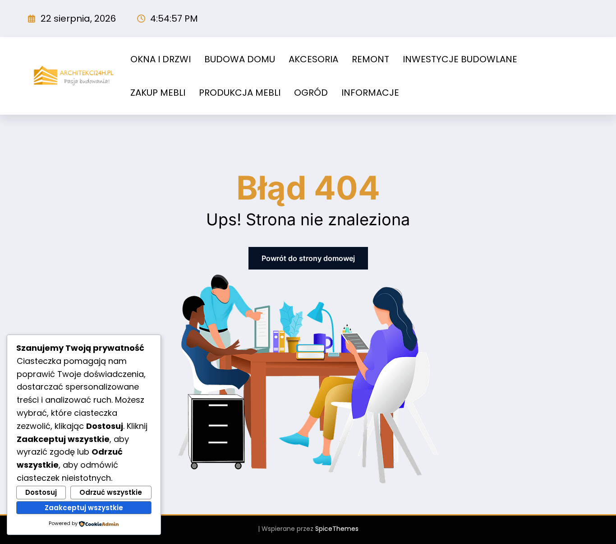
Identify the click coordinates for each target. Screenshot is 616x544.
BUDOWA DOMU (239, 59)
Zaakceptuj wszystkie (84, 507)
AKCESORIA (313, 59)
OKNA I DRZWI (160, 59)
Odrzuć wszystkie (110, 492)
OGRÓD (311, 92)
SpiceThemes (337, 528)
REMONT (370, 59)
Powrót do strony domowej (308, 258)
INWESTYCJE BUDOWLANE (460, 59)
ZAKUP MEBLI (157, 92)
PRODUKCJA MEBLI (239, 92)
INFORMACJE (370, 92)
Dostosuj (41, 492)
